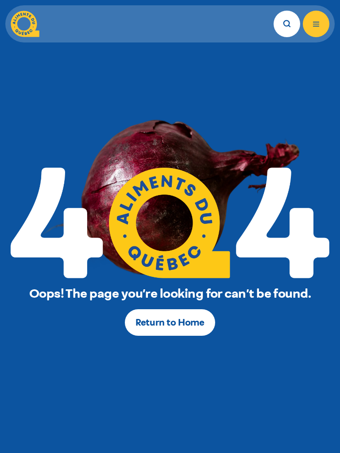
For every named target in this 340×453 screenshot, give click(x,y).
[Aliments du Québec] (25, 24)
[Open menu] (316, 24)
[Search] (287, 24)
